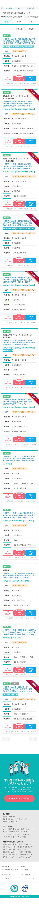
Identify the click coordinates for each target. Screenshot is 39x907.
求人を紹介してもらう (19, 79)
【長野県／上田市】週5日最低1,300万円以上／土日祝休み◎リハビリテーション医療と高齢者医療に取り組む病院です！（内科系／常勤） (19, 632)
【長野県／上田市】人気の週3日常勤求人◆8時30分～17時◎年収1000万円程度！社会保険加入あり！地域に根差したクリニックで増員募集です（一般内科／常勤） (19, 515)
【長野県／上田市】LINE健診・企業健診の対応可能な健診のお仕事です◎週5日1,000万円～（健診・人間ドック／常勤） (19, 575)
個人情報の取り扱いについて (10, 870)
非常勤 (19, 22)
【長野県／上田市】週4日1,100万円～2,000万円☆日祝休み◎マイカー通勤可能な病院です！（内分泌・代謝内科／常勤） (17, 280)
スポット (32, 22)
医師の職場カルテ (26, 854)
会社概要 (4, 866)
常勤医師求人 (31, 8)
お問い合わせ (24, 869)
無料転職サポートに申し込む (19, 798)
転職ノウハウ (7, 844)
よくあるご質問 (20, 837)
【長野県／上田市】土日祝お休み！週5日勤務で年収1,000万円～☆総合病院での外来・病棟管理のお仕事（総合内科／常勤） (19, 458)
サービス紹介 (7, 829)
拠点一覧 (26, 834)
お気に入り (8, 79)
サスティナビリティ (26, 878)
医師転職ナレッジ (9, 847)
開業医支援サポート (10, 852)
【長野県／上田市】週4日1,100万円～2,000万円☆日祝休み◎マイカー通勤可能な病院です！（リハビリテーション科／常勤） (17, 402)
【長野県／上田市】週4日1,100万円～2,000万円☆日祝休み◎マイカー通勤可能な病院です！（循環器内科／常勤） (17, 166)
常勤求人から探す (9, 816)
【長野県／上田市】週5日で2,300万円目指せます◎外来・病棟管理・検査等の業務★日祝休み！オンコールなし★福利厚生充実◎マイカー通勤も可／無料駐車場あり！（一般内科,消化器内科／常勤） (18, 689)
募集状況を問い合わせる (19, 727)
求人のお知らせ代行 (10, 854)
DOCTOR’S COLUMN (23, 844)
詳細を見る (31, 78)
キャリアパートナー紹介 (11, 834)
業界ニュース (23, 849)
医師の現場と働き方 (25, 847)
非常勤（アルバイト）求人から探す (16, 819)
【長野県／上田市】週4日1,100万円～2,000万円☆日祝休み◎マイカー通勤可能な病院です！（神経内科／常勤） (17, 103)
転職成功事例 (7, 837)
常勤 (6, 22)
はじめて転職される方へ (23, 829)
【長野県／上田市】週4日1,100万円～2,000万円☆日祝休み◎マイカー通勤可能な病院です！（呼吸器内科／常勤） (17, 223)
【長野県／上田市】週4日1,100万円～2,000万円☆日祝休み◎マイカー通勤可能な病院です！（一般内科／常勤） (19, 342)
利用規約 (23, 866)
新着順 (31, 29)
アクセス (4, 878)
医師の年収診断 (25, 852)
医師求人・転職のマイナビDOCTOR (12, 8)
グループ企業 (24, 875)
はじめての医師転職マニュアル (14, 831)
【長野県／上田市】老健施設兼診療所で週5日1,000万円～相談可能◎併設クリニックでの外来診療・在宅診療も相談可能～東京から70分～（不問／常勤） (19, 41)
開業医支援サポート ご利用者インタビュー (18, 857)
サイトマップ (6, 875)
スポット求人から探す (11, 821)
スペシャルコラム (9, 849)
